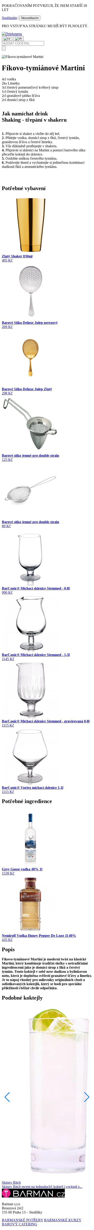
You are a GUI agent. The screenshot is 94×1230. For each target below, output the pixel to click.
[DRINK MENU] (12, 34)
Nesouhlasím (30, 18)
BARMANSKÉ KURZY (62, 1220)
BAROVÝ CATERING (19, 1224)
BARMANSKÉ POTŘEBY (22, 1220)
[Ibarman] (33, 1196)
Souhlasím (9, 18)
